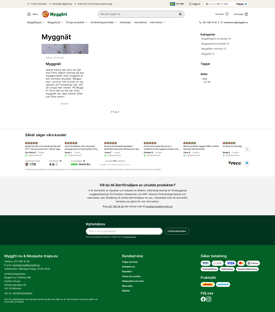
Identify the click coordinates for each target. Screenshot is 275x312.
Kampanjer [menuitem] (125, 22)
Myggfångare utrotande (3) (216, 38)
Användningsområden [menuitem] (102, 22)
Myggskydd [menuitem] (54, 22)
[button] (32, 14)
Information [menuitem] (156, 22)
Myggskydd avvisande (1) (215, 43)
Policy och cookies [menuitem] (131, 276)
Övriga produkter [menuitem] (75, 22)
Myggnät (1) (207, 54)
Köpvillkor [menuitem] (127, 271)
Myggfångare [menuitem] (34, 22)
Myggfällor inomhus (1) (213, 48)
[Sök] (180, 14)
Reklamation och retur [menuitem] (133, 281)
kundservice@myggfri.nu (236, 22)
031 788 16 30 (116, 206)
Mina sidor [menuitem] (127, 286)
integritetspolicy (130, 237)
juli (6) (207, 82)
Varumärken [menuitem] (140, 22)
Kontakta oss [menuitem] (128, 266)
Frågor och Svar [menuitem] (130, 262)
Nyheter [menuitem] (126, 290)
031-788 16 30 (210, 22)
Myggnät (64, 104)
